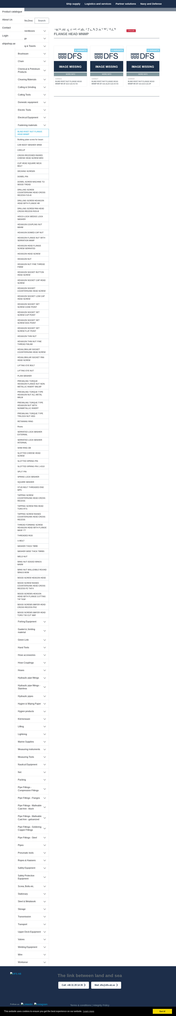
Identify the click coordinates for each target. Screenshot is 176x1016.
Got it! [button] (162, 1011)
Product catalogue (12, 11)
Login (5, 35)
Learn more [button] (88, 1011)
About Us (7, 19)
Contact (6, 27)
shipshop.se (8, 43)
